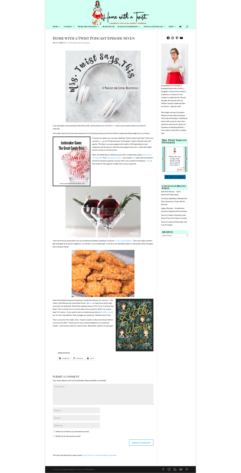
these (134, 158)
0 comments (85, 43)
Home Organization (87, 27)
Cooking (68, 27)
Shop (171, 27)
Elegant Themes (69, 469)
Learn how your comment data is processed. (100, 455)
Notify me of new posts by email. (68, 436)
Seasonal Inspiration (127, 27)
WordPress (90, 469)
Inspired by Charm (114, 158)
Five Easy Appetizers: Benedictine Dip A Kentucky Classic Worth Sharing (174, 201)
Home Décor (108, 27)
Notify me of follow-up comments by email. (72, 431)
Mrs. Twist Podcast (71, 43)
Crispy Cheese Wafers (123, 241)
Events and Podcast (153, 27)
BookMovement (107, 312)
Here (148, 161)
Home (55, 27)
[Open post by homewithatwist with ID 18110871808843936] (175, 159)
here (113, 126)
